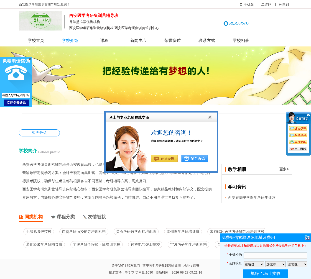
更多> (284, 169)
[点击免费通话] (298, 149)
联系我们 (133, 265)
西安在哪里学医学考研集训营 (251, 198)
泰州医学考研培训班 (183, 231)
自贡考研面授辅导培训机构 (84, 231)
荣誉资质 (172, 40)
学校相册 (241, 40)
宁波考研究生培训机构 (188, 244)
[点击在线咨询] (298, 134)
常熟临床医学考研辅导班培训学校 (237, 231)
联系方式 (207, 40)
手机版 (249, 4)
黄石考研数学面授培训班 (136, 231)
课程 (104, 40)
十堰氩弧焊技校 (38, 231)
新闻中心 (138, 40)
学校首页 (36, 40)
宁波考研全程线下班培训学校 (96, 244)
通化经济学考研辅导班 (44, 244)
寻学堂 (129, 272)
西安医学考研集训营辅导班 (162, 265)
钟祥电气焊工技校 (145, 244)
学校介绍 (70, 40)
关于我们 (118, 265)
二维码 (266, 4)
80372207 (239, 23)
